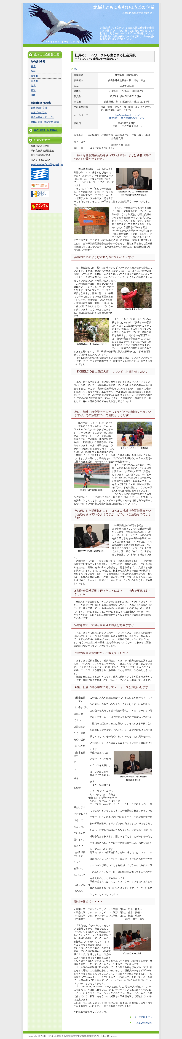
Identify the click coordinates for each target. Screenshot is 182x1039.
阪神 (33, 71)
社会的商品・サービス (42, 117)
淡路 (33, 95)
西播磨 (34, 80)
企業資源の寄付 (39, 107)
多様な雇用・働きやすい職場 (45, 122)
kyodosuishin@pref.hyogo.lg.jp (47, 164)
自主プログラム (39, 112)
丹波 (33, 90)
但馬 (33, 85)
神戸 (76, 68)
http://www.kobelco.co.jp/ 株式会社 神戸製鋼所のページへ (126, 116)
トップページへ (144, 1022)
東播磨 (34, 76)
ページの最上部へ (143, 1017)
